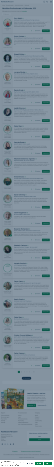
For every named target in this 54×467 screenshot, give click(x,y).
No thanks (39, 463)
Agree (47, 463)
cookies (5, 462)
